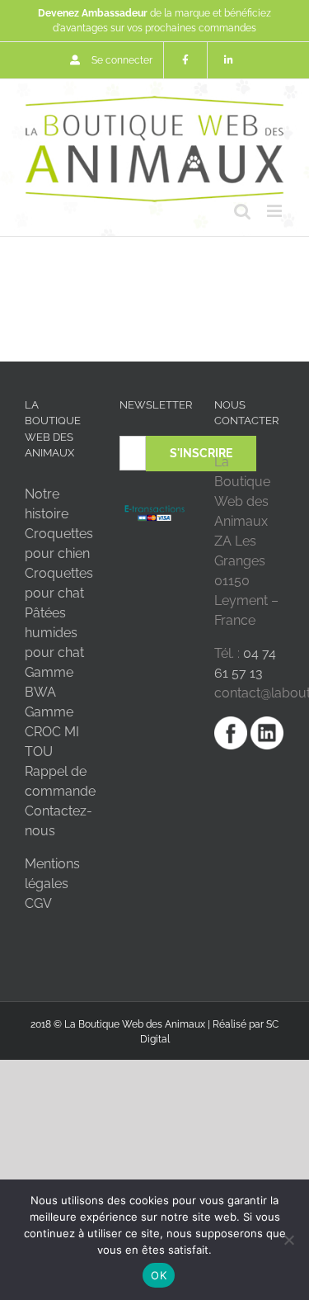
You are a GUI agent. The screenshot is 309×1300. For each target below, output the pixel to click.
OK (158, 1275)
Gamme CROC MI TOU (52, 731)
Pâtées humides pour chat (54, 632)
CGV (38, 903)
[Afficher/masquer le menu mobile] (275, 211)
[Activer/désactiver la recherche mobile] (242, 211)
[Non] (288, 1239)
